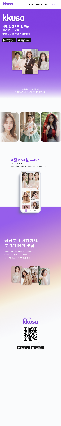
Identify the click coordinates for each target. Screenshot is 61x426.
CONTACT (53, 4)
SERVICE (39, 4)
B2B (46, 4)
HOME (31, 4)
